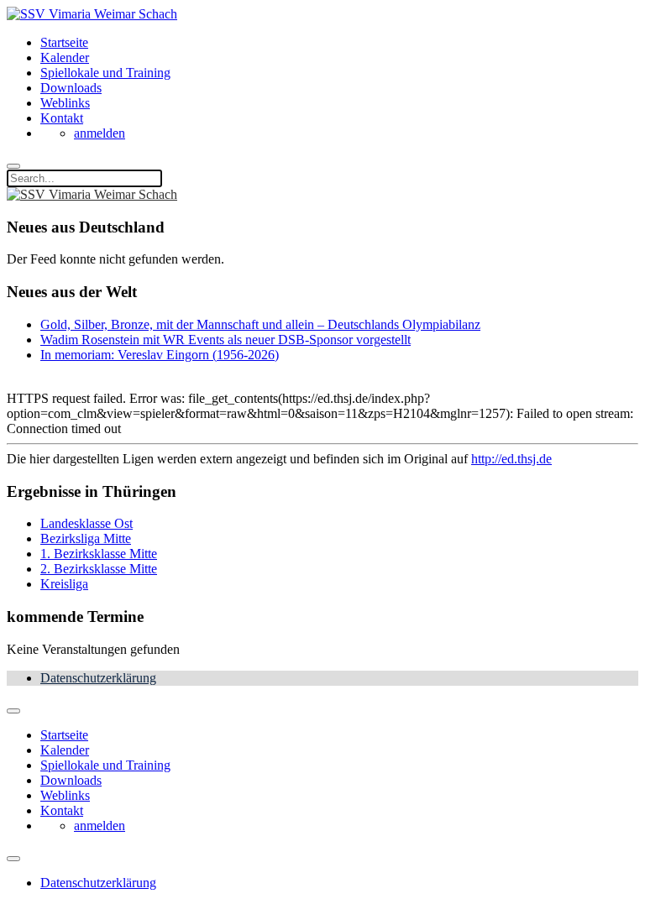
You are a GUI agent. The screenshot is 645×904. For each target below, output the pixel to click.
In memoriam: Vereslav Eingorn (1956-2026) (159, 354)
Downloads (71, 88)
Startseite (64, 42)
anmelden (99, 133)
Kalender (64, 57)
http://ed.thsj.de (511, 459)
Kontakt (61, 118)
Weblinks (65, 103)
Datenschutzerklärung (98, 678)
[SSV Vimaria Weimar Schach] (92, 14)
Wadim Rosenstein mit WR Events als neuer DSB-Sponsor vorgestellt (225, 339)
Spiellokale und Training (105, 72)
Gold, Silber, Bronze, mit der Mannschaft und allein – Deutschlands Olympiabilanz (260, 324)
